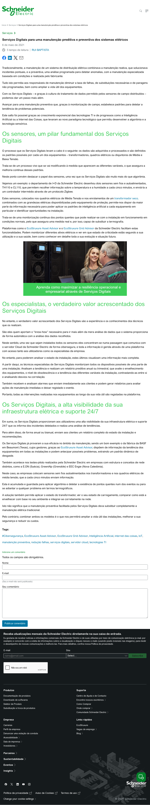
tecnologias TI (98, 542)
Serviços (12, 25)
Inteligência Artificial (101, 535)
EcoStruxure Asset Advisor (42, 228)
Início (4, 25)
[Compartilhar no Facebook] (4, 58)
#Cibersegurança (12, 535)
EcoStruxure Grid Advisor (79, 228)
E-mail (5, 573)
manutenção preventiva (16, 542)
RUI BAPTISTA (40, 50)
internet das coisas (126, 535)
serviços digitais (60, 542)
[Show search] (140, 11)
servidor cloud (79, 542)
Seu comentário (10, 586)
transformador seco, (126, 198)
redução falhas (40, 542)
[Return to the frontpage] (17, 11)
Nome (5, 563)
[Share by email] (21, 58)
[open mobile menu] (147, 11)
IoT (140, 535)
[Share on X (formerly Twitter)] (16, 58)
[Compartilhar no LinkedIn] (10, 58)
